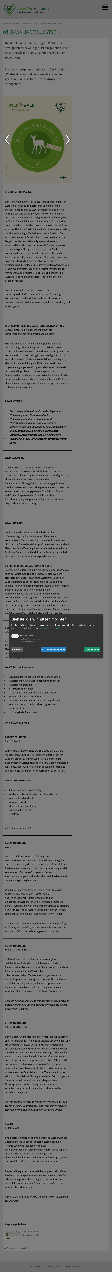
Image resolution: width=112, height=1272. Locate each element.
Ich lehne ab (17, 649)
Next (68, 139)
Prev (6, 139)
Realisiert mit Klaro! (92, 655)
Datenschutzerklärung (49, 628)
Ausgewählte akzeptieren (53, 649)
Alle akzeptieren (91, 649)
